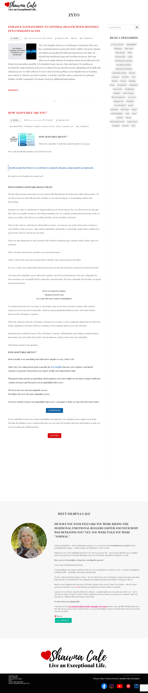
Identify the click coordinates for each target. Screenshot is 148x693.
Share (16, 38)
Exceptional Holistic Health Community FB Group (87, 606)
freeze (52, 126)
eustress (45, 126)
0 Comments (87, 38)
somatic (120, 117)
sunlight (115, 125)
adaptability (17, 126)
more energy (128, 93)
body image (120, 52)
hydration (133, 85)
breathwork (120, 56)
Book (130, 52)
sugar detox (132, 121)
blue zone (129, 48)
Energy (132, 73)
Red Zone (125, 109)
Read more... (13, 90)
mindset (117, 93)
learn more (54, 410)
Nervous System (118, 97)
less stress (118, 89)
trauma (65, 126)
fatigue (115, 81)
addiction (118, 48)
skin (127, 113)
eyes (133, 77)
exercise (125, 77)
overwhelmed (119, 105)
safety (134, 109)
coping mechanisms (124, 69)
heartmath (121, 85)
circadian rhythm (123, 64)
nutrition (130, 101)
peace (130, 105)
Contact (64, 620)
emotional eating (119, 73)
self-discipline (117, 113)
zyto (75, 38)
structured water (117, 121)
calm (130, 56)
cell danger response (32, 126)
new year (132, 97)
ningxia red (118, 101)
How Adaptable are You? (27, 112)
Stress (58, 126)
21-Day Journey (117, 44)
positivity (114, 109)
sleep (134, 113)
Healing (132, 81)
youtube (54, 435)
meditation (129, 89)
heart (112, 85)
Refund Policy (125, 678)
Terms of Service (112, 678)
